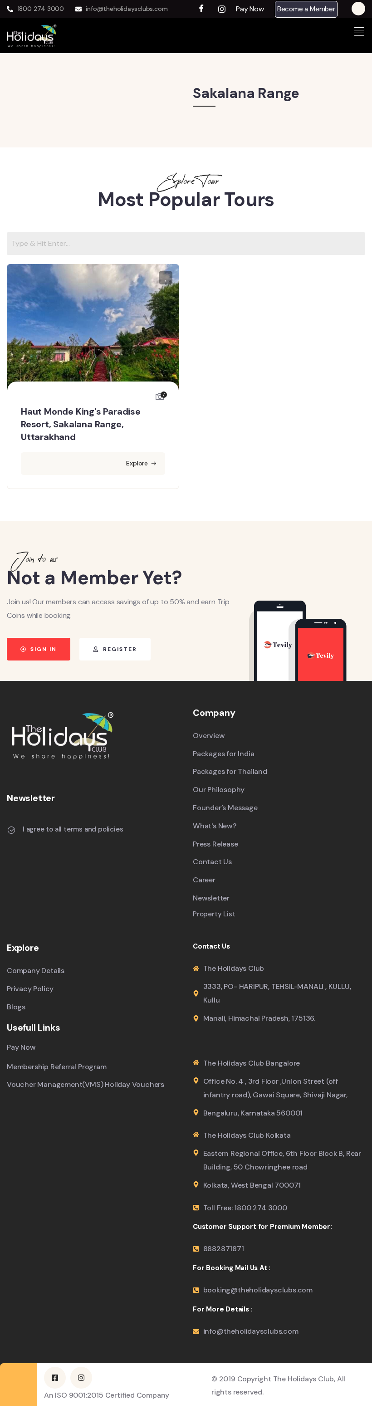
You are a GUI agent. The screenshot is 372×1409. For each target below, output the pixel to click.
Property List (214, 914)
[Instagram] (222, 9)
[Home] (32, 36)
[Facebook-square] (55, 1378)
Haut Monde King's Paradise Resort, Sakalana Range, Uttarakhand (81, 424)
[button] (253, 9)
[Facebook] (202, 9)
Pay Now (250, 9)
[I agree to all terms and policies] (11, 830)
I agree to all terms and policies (73, 829)
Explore (137, 463)
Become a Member (306, 9)
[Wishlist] (165, 277)
